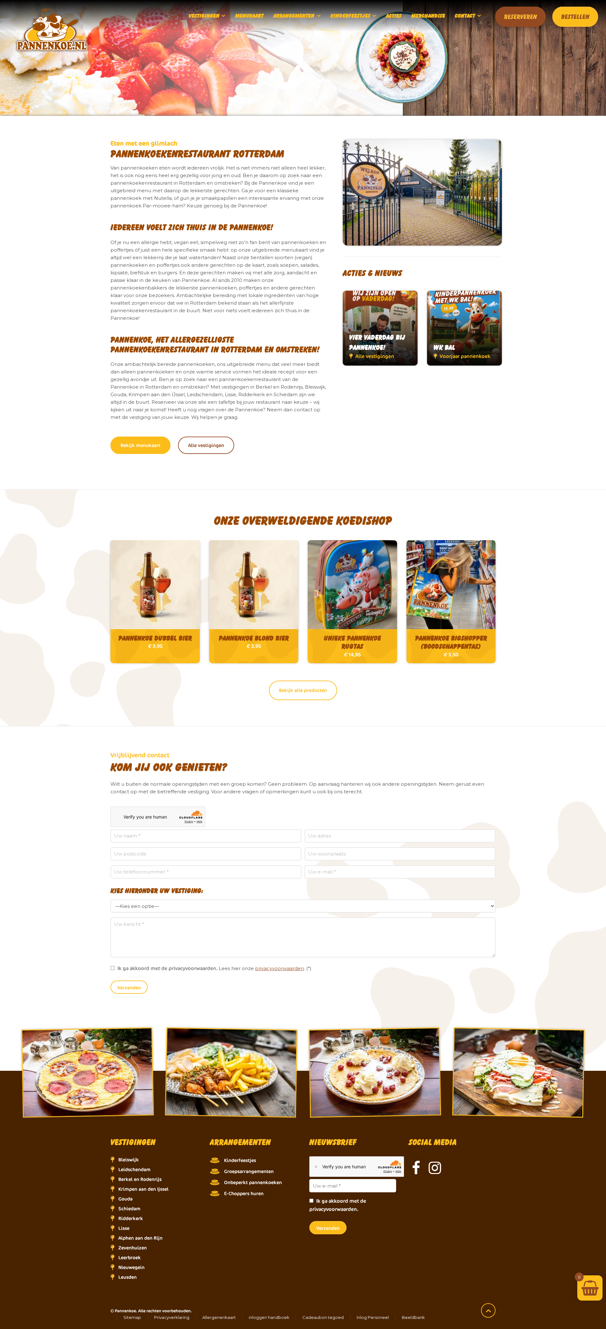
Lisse (123, 1228)
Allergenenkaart (219, 1317)
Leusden (127, 1277)
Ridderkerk (130, 1218)
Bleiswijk (128, 1159)
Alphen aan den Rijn (140, 1238)
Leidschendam (134, 1169)
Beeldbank (413, 1317)
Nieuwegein (131, 1267)
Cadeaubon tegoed (323, 1317)
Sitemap (132, 1317)
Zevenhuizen (132, 1247)
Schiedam (129, 1208)
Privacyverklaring (171, 1317)
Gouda (125, 1198)
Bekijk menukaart (140, 445)
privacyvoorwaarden (279, 968)
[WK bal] (464, 328)
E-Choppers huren (244, 1193)
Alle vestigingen (206, 445)
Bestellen (575, 17)
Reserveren (520, 17)
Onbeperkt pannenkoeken (253, 1182)
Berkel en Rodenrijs (140, 1179)
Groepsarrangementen (249, 1171)
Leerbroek (129, 1257)
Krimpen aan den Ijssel (143, 1189)
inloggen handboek (269, 1317)
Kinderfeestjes (240, 1160)
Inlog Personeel (373, 1317)
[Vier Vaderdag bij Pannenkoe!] (380, 328)
